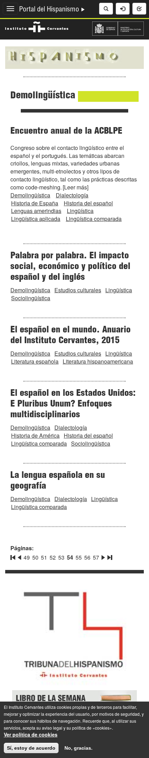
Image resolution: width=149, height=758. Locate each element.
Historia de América (35, 435)
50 (35, 557)
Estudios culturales (77, 290)
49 (27, 557)
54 (70, 557)
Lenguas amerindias (36, 211)
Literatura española (35, 361)
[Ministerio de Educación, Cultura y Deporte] (118, 27)
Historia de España (34, 203)
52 (53, 557)
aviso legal (52, 728)
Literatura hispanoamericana (98, 361)
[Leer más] (75, 187)
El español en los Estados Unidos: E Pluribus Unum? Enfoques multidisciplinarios (72, 404)
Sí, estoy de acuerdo (31, 748)
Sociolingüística (30, 298)
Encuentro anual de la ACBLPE (66, 131)
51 (44, 557)
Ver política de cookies (31, 734)
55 (79, 557)
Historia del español (88, 203)
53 (61, 557)
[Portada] (74, 56)
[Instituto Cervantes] (36, 26)
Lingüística (80, 211)
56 (87, 557)
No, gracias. (78, 748)
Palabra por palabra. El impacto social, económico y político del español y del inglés (70, 267)
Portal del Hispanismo (50, 10)
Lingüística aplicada (35, 219)
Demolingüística (30, 195)
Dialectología (72, 195)
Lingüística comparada (94, 219)
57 (96, 557)
